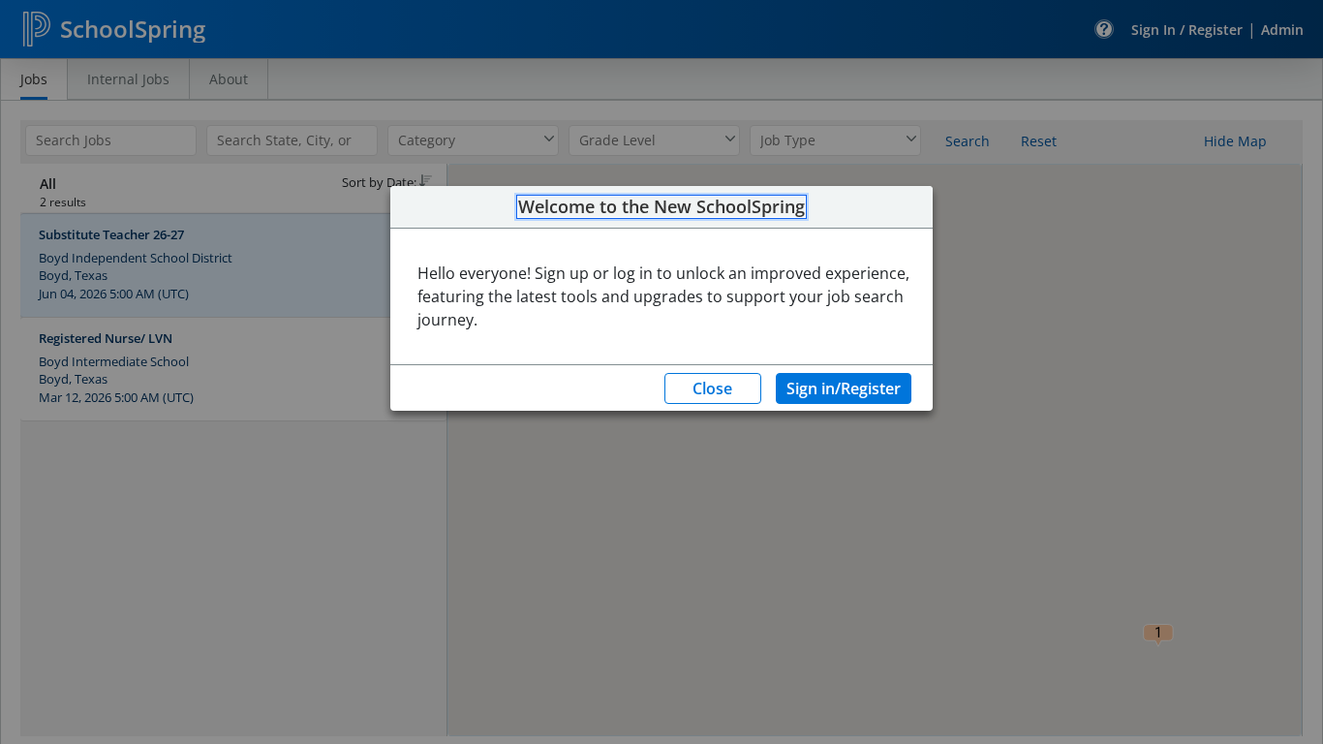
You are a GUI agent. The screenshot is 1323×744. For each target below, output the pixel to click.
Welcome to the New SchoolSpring (661, 207)
